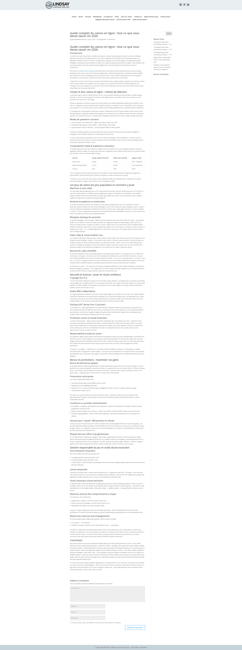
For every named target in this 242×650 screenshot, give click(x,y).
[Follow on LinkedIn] (188, 4)
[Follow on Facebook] (184, 4)
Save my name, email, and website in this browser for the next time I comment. (96, 623)
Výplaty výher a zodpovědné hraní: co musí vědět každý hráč (162, 60)
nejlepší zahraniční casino (105, 20)
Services (88, 17)
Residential (97, 17)
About (80, 17)
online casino (165, 17)
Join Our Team (126, 17)
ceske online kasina (139, 20)
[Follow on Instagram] (180, 4)
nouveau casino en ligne (85, 71)
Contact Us (138, 17)
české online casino (151, 17)
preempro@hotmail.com (79, 39)
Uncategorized (101, 39)
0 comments (111, 39)
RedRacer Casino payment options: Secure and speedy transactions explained (162, 67)
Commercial (108, 17)
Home (74, 17)
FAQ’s (117, 17)
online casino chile (123, 20)
